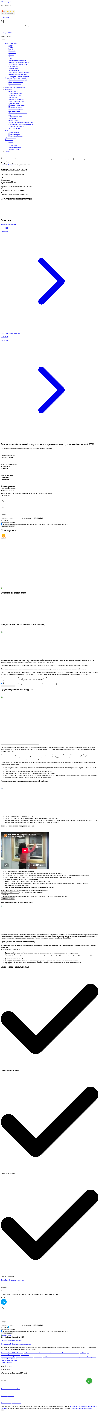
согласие (10, 524)
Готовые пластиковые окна (17, 60)
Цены (6, 130)
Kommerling (12, 51)
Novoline (11, 55)
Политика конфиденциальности (11, 1340)
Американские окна (15, 117)
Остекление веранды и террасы (19, 76)
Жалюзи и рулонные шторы (18, 113)
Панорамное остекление (17, 86)
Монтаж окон (5, 1361)
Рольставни (12, 118)
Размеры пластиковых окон (18, 74)
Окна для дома (13, 91)
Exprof (11, 49)
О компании (9, 140)
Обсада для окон (14, 120)
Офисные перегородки (16, 99)
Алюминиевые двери (16, 109)
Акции (11, 142)
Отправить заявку (7, 1333)
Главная (3, 165)
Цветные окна (13, 68)
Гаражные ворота (14, 128)
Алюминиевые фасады (16, 126)
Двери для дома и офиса (16, 105)
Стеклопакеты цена (32, 1353)
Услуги (11, 144)
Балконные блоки (56, 1353)
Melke (10, 57)
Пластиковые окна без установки (19, 72)
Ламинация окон (44, 1353)
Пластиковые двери (15, 107)
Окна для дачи (21, 1353)
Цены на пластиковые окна (55, 1357)
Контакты (8, 151)
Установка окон (14, 149)
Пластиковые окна (11, 43)
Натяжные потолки (15, 95)
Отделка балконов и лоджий (18, 80)
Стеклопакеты (13, 66)
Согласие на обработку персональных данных (16, 1344)
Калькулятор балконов (16, 136)
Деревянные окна (14, 115)
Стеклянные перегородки (17, 101)
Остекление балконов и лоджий (15, 78)
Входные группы (14, 111)
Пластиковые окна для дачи (18, 64)
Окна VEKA (12, 1353)
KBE (10, 59)
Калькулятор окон (14, 134)
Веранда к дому (14, 103)
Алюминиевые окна (15, 93)
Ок (2, 1410)
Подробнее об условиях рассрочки (12, 1280)
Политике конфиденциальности (57, 524)
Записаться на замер (8, 526)
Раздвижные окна (19, 1357)
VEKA (11, 47)
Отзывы (14, 1359)
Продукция (8, 89)
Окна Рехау (4, 1353)
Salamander (12, 53)
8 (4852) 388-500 (6, 33)
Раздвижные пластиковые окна (19, 62)
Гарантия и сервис (15, 147)
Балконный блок (14, 70)
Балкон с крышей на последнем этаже (21, 122)
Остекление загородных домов (15, 88)
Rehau (10, 45)
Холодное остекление (16, 82)
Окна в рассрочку (14, 132)
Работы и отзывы (10, 138)
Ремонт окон (13, 146)
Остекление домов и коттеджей (35, 1357)
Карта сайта (13, 1361)
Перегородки (13, 97)
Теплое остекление (15, 84)
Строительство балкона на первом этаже (22, 124)
